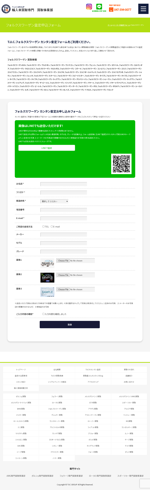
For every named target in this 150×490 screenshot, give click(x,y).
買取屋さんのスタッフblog (93, 375)
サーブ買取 (129, 439)
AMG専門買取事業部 (16, 475)
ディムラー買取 (57, 415)
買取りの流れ (129, 369)
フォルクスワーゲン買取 (57, 408)
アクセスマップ (93, 382)
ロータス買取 (57, 402)
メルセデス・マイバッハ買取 (21, 402)
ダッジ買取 (129, 452)
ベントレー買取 (129, 415)
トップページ (21, 369)
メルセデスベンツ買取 (93, 396)
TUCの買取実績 (57, 375)
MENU (143, 9)
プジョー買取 (93, 433)
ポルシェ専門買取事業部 (42, 475)
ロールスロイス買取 (21, 421)
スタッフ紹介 (21, 382)
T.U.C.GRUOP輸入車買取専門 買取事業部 (27, 9)
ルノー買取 (129, 433)
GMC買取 (21, 445)
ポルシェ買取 (21, 396)
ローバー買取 (93, 421)
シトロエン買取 (21, 439)
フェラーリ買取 (57, 396)
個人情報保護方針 (21, 388)
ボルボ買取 (93, 439)
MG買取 (129, 421)
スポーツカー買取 (129, 402)
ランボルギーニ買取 (129, 427)
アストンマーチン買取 (93, 415)
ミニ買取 (21, 427)
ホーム (110, 25)
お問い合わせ (129, 382)
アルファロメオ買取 (57, 427)
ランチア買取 (57, 433)
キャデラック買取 (93, 445)
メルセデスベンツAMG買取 (129, 396)
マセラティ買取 (21, 433)
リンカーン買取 (21, 458)
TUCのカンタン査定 (93, 369)
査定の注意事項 (21, 375)
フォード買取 (93, 452)
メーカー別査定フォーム (121, 25)
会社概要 (56, 369)
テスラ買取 (129, 445)
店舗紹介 (129, 375)
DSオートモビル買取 (57, 439)
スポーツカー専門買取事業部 (130, 475)
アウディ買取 (93, 408)
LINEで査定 (46, 147)
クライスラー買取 (57, 452)
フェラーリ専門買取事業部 (71, 475)
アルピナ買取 (129, 408)
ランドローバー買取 (57, 421)
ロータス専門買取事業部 (100, 475)
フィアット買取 (93, 427)
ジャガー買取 (21, 415)
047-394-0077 (122, 9)
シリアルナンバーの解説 (57, 382)
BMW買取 (21, 408)
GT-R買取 (93, 402)
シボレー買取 (57, 445)
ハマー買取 (57, 458)
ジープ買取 (21, 452)
